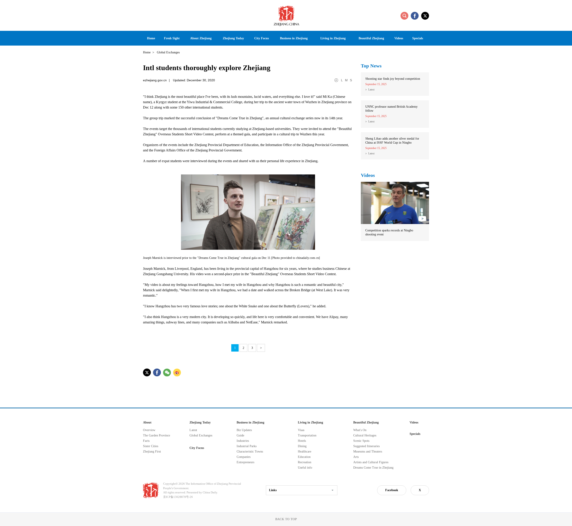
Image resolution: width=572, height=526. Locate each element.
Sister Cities (150, 446)
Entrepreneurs (245, 462)
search (404, 16)
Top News (371, 66)
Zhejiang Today (200, 422)
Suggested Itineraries (366, 446)
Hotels (302, 440)
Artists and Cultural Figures (370, 462)
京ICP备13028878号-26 (178, 497)
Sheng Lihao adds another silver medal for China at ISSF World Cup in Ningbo (392, 140)
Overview (149, 430)
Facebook (391, 490)
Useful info (305, 467)
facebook (415, 16)
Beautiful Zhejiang (366, 422)
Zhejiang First (152, 451)
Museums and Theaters (367, 451)
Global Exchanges (200, 435)
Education (304, 457)
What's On (359, 430)
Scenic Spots (361, 440)
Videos (368, 175)
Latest (371, 89)
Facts (146, 440)
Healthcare (304, 451)
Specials (415, 434)
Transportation (307, 435)
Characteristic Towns (250, 451)
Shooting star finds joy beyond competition (392, 78)
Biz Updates (244, 430)
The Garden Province (156, 435)
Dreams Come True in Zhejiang (373, 467)
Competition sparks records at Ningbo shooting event (389, 232)
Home (147, 52)
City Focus (196, 448)
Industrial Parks (247, 446)
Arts (356, 457)
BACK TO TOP (286, 519)
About (147, 422)
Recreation (304, 462)
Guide (240, 435)
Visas (301, 430)
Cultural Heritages (364, 435)
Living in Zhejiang (310, 422)
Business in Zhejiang (250, 422)
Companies (243, 457)
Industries (243, 440)
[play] (395, 183)
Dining (302, 446)
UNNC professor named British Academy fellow (391, 108)
